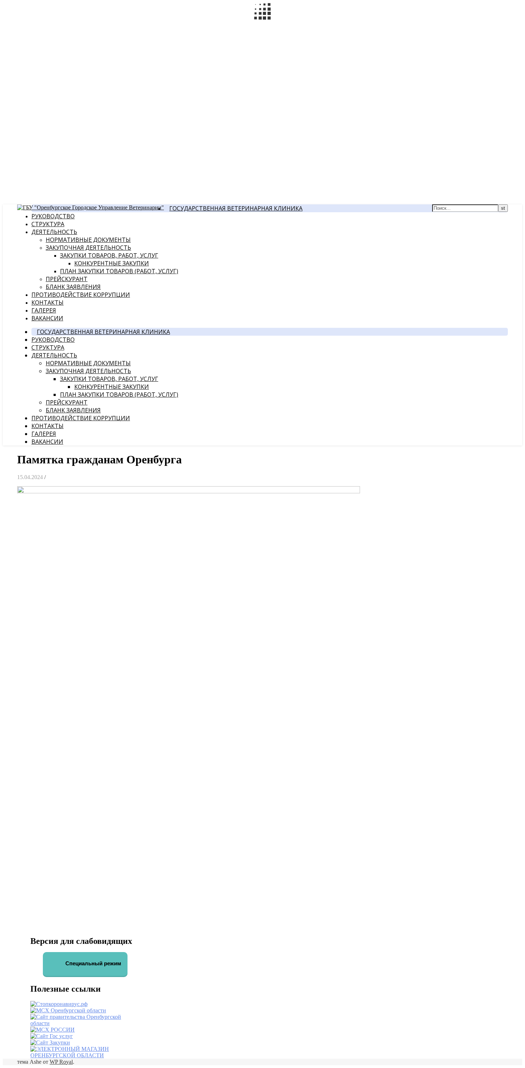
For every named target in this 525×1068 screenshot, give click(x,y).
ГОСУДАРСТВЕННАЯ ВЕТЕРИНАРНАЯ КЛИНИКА (235, 208)
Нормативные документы (88, 240)
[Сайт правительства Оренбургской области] (85, 1023)
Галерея (43, 310)
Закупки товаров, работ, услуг (109, 255)
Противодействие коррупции (80, 295)
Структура (47, 224)
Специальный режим (92, 963)
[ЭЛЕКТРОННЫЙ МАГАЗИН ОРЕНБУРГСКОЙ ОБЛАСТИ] (85, 1055)
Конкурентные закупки (111, 263)
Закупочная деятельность (88, 247)
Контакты (47, 302)
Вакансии (47, 318)
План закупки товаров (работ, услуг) (119, 271)
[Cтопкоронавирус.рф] (59, 1004)
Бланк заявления (73, 287)
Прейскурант (67, 279)
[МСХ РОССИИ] (52, 1030)
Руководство (53, 216)
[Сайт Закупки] (50, 1042)
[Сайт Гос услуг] (51, 1036)
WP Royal (61, 1062)
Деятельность (54, 232)
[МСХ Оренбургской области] (68, 1010)
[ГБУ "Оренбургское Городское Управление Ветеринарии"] (90, 207)
